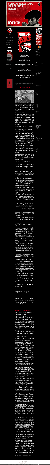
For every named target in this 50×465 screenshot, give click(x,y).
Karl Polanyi (37, 107)
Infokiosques (37, 105)
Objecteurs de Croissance (38, 124)
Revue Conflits (37, 139)
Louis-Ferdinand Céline (38, 117)
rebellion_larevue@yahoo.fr (10, 40)
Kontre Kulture (37, 108)
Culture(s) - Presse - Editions (39, 72)
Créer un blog (23, 461)
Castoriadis (37, 94)
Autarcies (37, 93)
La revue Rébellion (38, 73)
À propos (10, 34)
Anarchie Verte (37, 91)
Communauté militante (38, 54)
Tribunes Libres (37, 83)
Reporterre (37, 137)
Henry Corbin (37, 104)
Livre (36, 74)
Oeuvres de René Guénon (38, 125)
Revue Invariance (37, 141)
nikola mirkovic (22, 83)
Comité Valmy (37, 95)
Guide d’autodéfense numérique (39, 103)
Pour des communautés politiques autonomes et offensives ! (23, 310)
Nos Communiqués (38, 76)
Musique (36, 75)
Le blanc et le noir (37, 112)
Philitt (36, 129)
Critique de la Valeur (38, 96)
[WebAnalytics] (25, 0)
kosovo (20, 83)
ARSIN (36, 92)
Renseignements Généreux (38, 136)
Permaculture (37, 128)
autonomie (32, 83)
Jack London (37, 106)
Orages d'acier (37, 126)
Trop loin (36, 150)
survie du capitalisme (29, 455)
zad (30, 83)
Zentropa (36, 151)
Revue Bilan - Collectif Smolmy (39, 138)
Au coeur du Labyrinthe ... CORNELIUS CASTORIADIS (22, 87)
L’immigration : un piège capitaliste (39, 63)
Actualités (37, 71)
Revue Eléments (37, 140)
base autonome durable (25, 455)
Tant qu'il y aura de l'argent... (39, 148)
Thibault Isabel (37, 149)
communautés (20, 455)
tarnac (18, 455)
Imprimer (25, 84)
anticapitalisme (25, 83)
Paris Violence (37, 127)
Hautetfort (27, 461)
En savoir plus (37, 464)
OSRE (7, 65)
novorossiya (16, 83)
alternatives (28, 83)
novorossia (18, 83)
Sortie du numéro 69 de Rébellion (19, 29)
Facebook (18, 84)
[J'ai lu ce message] (49, 464)
